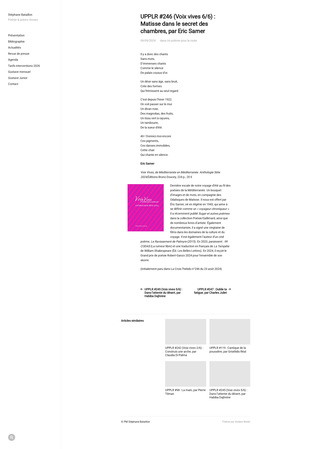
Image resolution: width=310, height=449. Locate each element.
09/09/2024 (148, 40)
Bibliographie (16, 41)
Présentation (16, 35)
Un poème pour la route (182, 40)
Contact (13, 84)
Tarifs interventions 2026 (24, 65)
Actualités (14, 47)
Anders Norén (242, 421)
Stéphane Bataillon (20, 14)
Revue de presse (18, 53)
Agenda (13, 59)
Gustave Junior (17, 78)
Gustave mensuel (19, 71)
